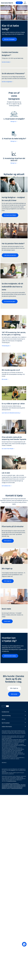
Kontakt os (13, 770)
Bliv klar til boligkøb (9, 39)
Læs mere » (4, 762)
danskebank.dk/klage (11, 781)
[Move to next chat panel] (24, 944)
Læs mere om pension (10, 255)
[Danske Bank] (7, 3)
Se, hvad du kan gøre (9, 301)
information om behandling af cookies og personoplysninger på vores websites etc (14, 786)
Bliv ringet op (7, 581)
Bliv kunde (4, 379)
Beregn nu (13, 121)
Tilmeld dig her (6, 345)
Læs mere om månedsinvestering (11, 413)
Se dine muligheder (7, 81)
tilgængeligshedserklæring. (16, 788)
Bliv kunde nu (7, 540)
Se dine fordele (6, 62)
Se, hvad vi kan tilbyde (10, 215)
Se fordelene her (6, 485)
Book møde (7, 621)
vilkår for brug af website (15, 784)
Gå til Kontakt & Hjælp (10, 656)
